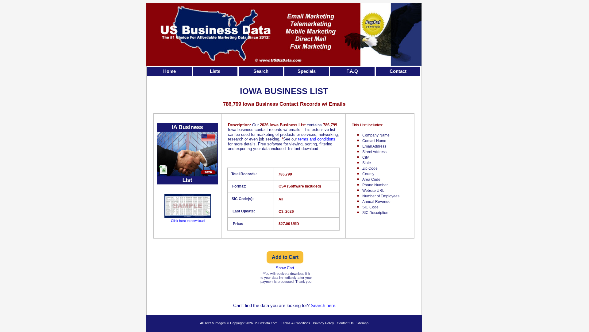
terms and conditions (316, 139)
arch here (325, 305)
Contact (398, 71)
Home (169, 71)
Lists (215, 71)
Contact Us (345, 323)
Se (313, 305)
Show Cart (285, 268)
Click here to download (188, 221)
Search (260, 71)
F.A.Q (352, 71)
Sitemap (362, 323)
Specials (307, 71)
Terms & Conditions (295, 323)
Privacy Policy (323, 323)
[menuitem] (170, 71)
